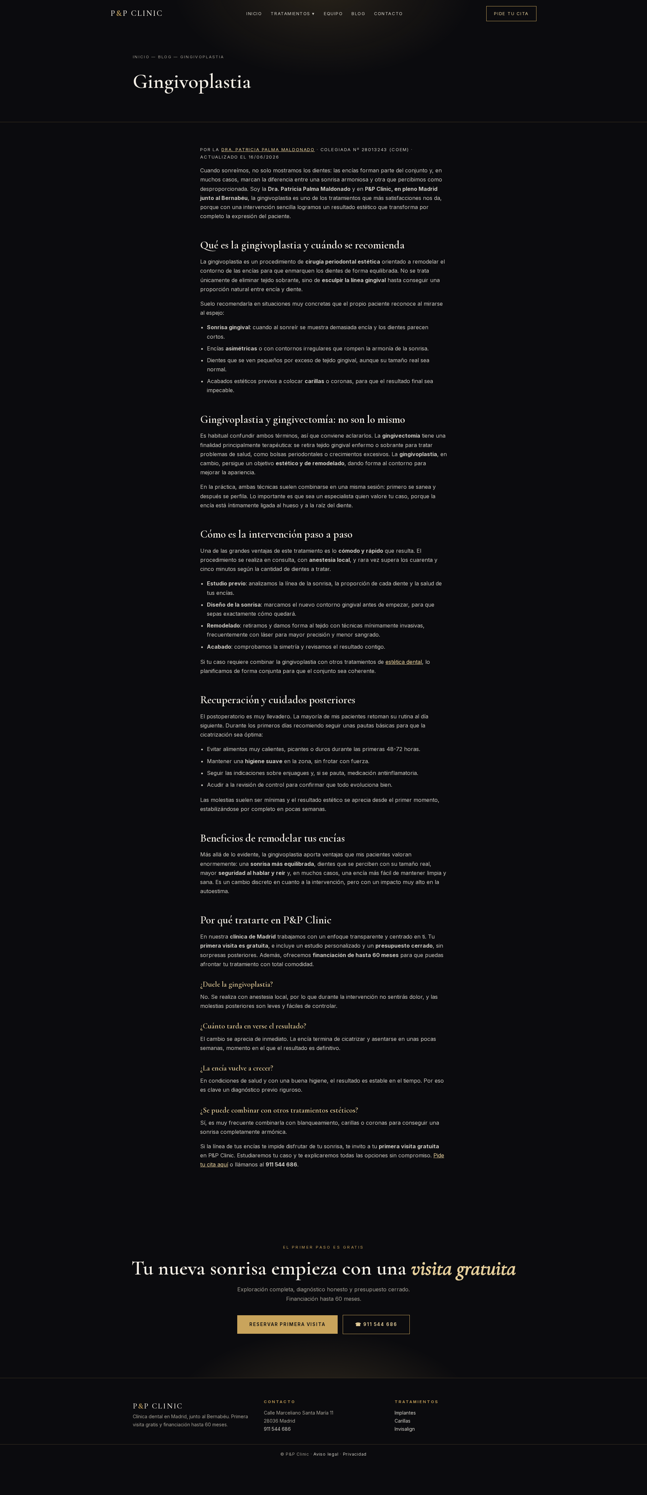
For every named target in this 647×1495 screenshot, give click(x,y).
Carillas (402, 1421)
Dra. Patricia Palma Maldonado (268, 149)
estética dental (404, 661)
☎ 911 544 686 (376, 1324)
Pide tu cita (511, 13)
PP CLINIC (137, 13)
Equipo (333, 13)
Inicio (254, 13)
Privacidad (355, 1454)
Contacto (388, 13)
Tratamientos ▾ (293, 13)
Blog (358, 13)
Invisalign (405, 1429)
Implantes (405, 1413)
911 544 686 (277, 1429)
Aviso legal (325, 1454)
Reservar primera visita (287, 1324)
